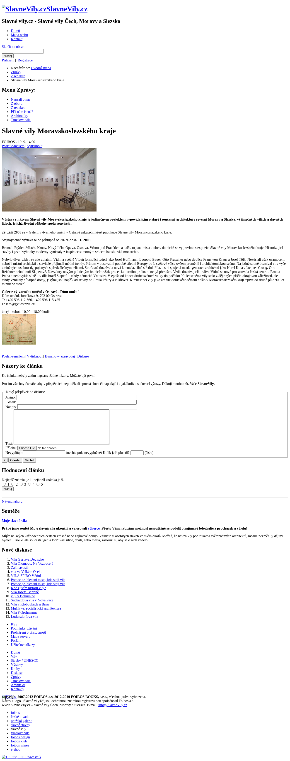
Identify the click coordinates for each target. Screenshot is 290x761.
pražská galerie (21, 721)
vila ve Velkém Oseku (26, 572)
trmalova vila (20, 733)
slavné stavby (20, 725)
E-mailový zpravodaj (60, 356)
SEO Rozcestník (29, 757)
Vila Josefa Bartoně (25, 592)
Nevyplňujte (14, 453)
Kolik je (108, 453)
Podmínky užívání (24, 628)
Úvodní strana (41, 68)
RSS (14, 624)
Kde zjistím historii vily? (28, 588)
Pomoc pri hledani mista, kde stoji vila (38, 580)
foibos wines (20, 745)
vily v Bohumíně (23, 596)
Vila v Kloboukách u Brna (30, 604)
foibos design (20, 737)
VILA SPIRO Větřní (26, 576)
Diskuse (83, 356)
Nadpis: (11, 407)
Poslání (16, 640)
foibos (15, 713)
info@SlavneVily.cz (112, 705)
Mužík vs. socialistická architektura (36, 608)
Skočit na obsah (13, 47)
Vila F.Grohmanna (24, 612)
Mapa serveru (20, 636)
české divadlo (20, 717)
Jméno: (11, 397)
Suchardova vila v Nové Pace (32, 600)
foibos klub (19, 741)
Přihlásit (7, 60)
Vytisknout (34, 146)
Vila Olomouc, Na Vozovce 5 (32, 563)
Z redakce (18, 76)
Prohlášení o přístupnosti (28, 632)
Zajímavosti (19, 567)
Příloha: (11, 448)
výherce (94, 528)
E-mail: (11, 402)
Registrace (25, 60)
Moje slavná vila (14, 521)
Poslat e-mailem (13, 146)
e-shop (15, 749)
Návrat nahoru (12, 501)
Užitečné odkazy (23, 645)
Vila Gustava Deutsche (27, 559)
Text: (9, 443)
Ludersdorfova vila (24, 616)
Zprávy (16, 72)
